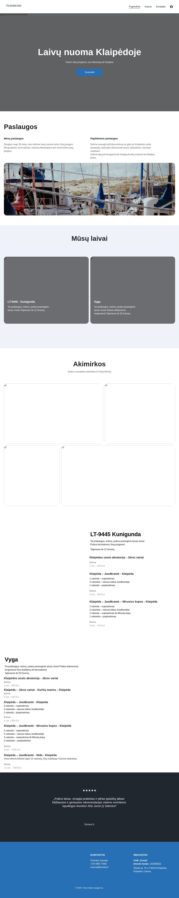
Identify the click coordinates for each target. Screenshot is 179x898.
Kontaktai (161, 6)
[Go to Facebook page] (171, 6)
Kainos (148, 6)
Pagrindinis (134, 6)
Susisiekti (89, 72)
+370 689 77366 (98, 864)
